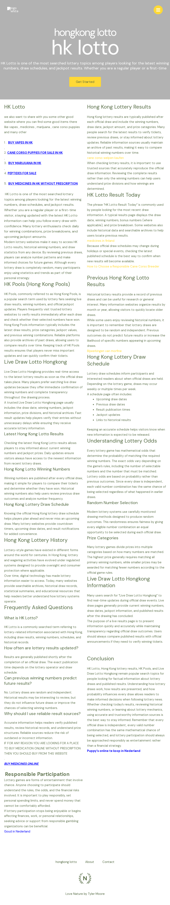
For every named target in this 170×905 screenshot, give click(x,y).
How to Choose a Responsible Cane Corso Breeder (123, 267)
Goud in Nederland (17, 832)
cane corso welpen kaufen (105, 158)
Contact (108, 862)
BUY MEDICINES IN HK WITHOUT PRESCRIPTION (43, 184)
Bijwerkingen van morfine (104, 351)
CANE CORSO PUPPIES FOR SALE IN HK (35, 153)
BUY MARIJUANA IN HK (24, 163)
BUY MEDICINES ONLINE (21, 764)
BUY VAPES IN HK (20, 143)
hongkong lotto (66, 862)
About (89, 862)
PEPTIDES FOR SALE (22, 173)
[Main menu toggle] (158, 10)
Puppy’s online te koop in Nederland (113, 751)
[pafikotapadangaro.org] (13, 10)
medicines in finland (100, 241)
